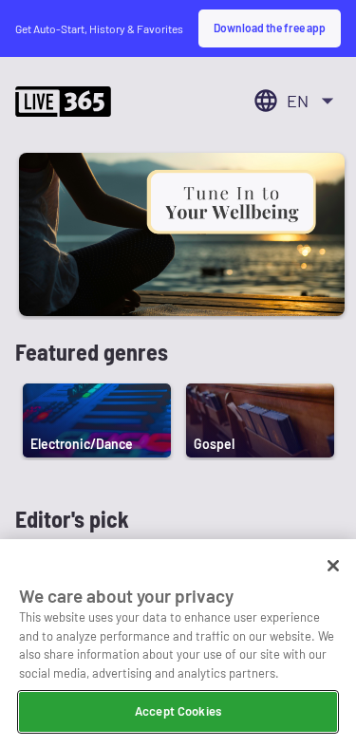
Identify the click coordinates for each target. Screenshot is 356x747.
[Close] (333, 566)
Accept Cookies (178, 711)
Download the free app (270, 27)
